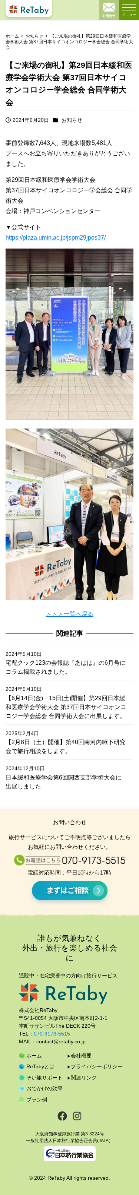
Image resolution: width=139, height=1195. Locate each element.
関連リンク (84, 1078)
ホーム (34, 1056)
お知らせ (72, 120)
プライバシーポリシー (97, 1066)
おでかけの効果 (44, 1088)
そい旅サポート (44, 1078)
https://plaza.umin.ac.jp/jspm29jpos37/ (56, 237)
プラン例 (36, 1100)
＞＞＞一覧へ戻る (69, 614)
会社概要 (81, 1056)
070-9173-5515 (52, 1034)
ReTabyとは (40, 1066)
